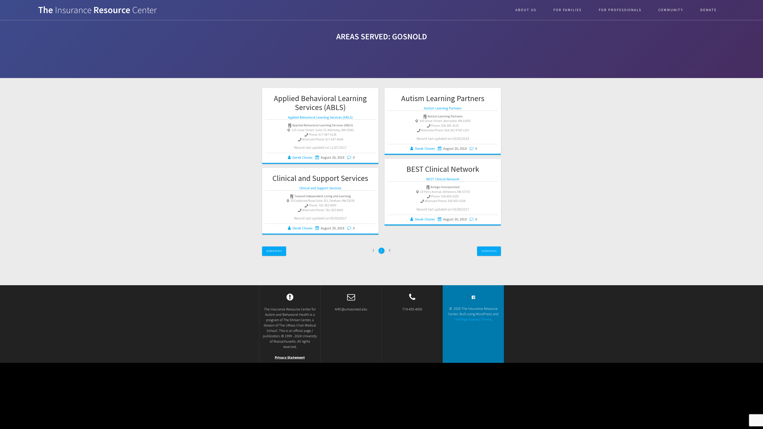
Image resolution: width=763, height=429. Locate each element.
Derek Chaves (302, 157)
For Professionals (620, 10)
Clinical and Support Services (320, 178)
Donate (708, 10)
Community (670, 10)
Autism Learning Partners (442, 98)
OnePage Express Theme (472, 319)
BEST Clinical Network (442, 169)
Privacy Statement (290, 357)
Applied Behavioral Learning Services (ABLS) (320, 102)
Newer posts (274, 251)
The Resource (97, 10)
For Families (567, 10)
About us (525, 10)
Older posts (489, 251)
